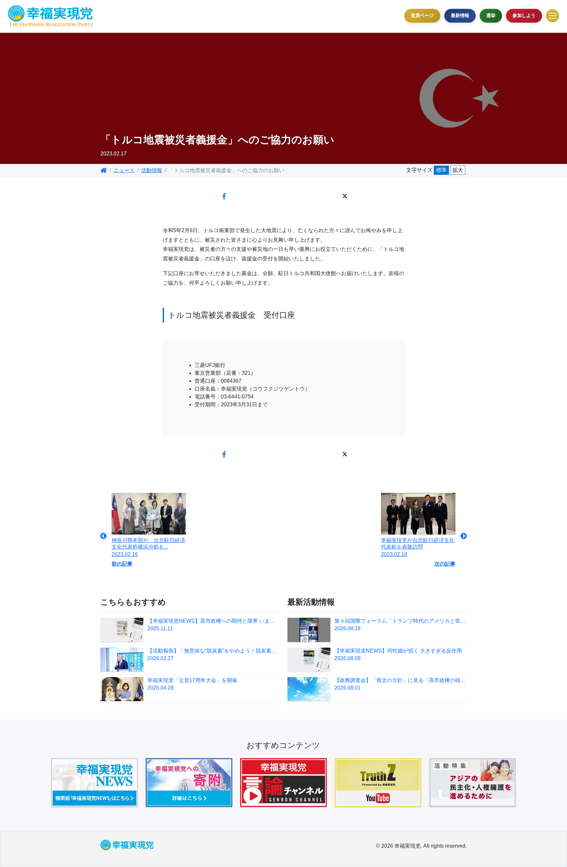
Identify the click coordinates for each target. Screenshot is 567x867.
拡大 (457, 170)
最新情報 (460, 15)
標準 (441, 170)
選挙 (490, 15)
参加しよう (524, 15)
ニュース (124, 170)
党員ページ (422, 15)
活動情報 (151, 170)
